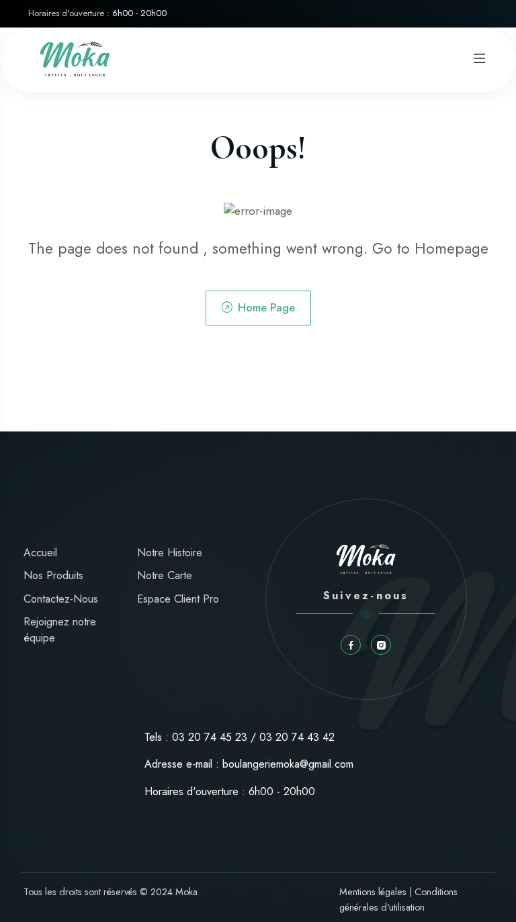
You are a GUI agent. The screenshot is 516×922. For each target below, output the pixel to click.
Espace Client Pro (178, 599)
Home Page (266, 307)
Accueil (40, 552)
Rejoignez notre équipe (60, 630)
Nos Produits (53, 575)
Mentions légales (372, 892)
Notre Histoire (169, 552)
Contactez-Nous (61, 599)
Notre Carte (164, 575)
